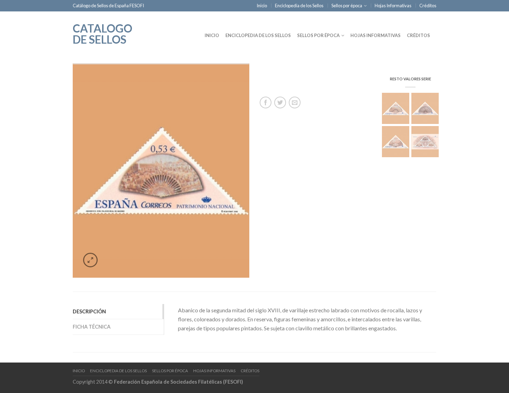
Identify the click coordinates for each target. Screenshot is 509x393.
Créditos (427, 5)
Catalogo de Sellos (102, 33)
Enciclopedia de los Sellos (299, 5)
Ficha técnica (91, 327)
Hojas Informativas (393, 5)
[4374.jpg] (161, 170)
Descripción (89, 311)
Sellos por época (346, 5)
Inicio (262, 5)
